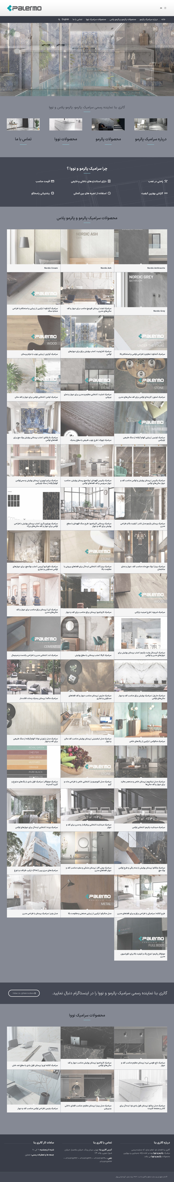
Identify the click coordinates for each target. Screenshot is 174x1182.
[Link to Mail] (161, 8)
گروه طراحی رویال (120, 1177)
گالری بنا (143, 1177)
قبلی (2, 57)
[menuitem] (163, 19)
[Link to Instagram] (165, 8)
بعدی (171, 57)
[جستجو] (58, 19)
